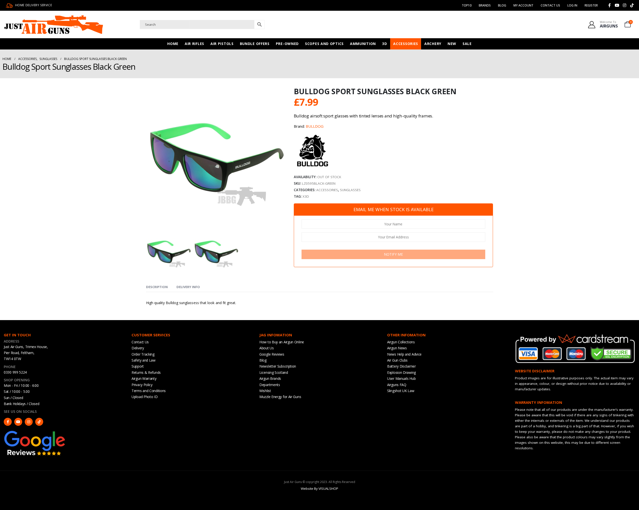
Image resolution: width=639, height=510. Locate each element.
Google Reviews (271, 354)
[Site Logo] (54, 24)
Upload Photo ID (145, 396)
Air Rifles (194, 43)
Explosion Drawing (401, 372)
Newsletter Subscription (277, 366)
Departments (269, 384)
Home (172, 43)
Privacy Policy (142, 384)
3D (384, 43)
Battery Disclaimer (401, 366)
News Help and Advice (404, 354)
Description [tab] (157, 287)
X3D (306, 196)
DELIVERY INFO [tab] (188, 287)
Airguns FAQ (396, 384)
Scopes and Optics (324, 43)
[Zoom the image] (35, 432)
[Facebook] (610, 5)
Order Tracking (143, 354)
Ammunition (363, 43)
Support (138, 366)
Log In (572, 5)
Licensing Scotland (273, 372)
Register (591, 5)
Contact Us (550, 5)
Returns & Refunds (146, 372)
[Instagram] (625, 5)
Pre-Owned (287, 43)
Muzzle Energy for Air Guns (280, 396)
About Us (266, 348)
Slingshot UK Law (400, 390)
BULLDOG (314, 126)
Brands (485, 5)
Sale (467, 43)
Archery (432, 43)
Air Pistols (222, 43)
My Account (523, 5)
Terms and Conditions (149, 390)
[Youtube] (617, 5)
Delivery (138, 348)
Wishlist (265, 390)
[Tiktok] (632, 5)
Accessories (405, 43)
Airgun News (397, 348)
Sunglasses (350, 190)
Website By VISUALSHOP (319, 488)
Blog (502, 5)
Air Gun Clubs (397, 360)
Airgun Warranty (144, 378)
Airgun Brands (270, 378)
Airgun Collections (401, 342)
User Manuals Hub (401, 378)
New (452, 43)
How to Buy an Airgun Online (281, 342)
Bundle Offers (255, 43)
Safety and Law (144, 360)
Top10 (467, 5)
